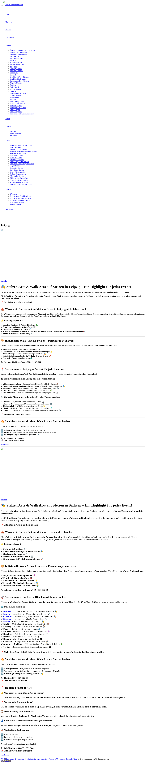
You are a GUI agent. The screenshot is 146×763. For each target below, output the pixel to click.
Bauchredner (14, 56)
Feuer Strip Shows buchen (19, 162)
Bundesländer (10, 209)
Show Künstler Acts (17, 172)
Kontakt (8, 126)
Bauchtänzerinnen (16, 58)
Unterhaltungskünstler (18, 93)
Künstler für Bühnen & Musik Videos (23, 151)
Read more (5, 445)
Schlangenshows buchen (19, 180)
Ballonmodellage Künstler (19, 81)
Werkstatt (13, 194)
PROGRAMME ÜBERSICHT (21, 145)
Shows (7, 140)
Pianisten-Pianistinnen (18, 79)
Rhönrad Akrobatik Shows (19, 178)
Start (7, 14)
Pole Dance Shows (17, 170)
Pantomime (14, 73)
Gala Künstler (15, 87)
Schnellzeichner (15, 95)
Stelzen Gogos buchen (18, 174)
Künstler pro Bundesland (19, 52)
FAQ (57, 759)
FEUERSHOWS (16, 147)
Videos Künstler (16, 204)
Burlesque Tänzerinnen (18, 54)
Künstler (8, 45)
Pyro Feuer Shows (16, 156)
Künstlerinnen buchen (18, 108)
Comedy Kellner (16, 69)
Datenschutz (19, 759)
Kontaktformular (16, 133)
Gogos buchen (15, 166)
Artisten (13, 99)
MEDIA (8, 189)
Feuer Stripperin (16, 112)
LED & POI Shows (17, 160)
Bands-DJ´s (14, 75)
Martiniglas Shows (16, 176)
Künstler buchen (16, 106)
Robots (8, 30)
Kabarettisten (15, 97)
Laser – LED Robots (17, 104)
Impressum (10, 759)
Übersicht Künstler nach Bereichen (22, 50)
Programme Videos (17, 202)
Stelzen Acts (9, 38)
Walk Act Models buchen (19, 182)
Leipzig (4, 281)
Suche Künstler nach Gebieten (36, 759)
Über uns (8, 22)
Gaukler (13, 85)
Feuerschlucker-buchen (18, 149)
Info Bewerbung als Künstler (20, 198)
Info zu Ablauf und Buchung (20, 196)
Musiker (13, 60)
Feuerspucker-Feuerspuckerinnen (22, 114)
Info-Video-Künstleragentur (20, 200)
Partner (51, 759)
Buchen (13, 131)
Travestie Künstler (16, 71)
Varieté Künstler (16, 89)
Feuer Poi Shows (16, 158)
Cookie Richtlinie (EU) (68, 759)
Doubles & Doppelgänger (19, 77)
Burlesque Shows (16, 168)
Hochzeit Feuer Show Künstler (21, 184)
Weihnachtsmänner (17, 65)
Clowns (13, 91)
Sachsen (4, 500)
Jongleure (13, 67)
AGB (3, 759)
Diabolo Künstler (16, 83)
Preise (7, 119)
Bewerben (13, 135)
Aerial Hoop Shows (17, 101)
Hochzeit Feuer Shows (18, 153)
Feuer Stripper (15, 110)
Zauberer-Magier (16, 62)
